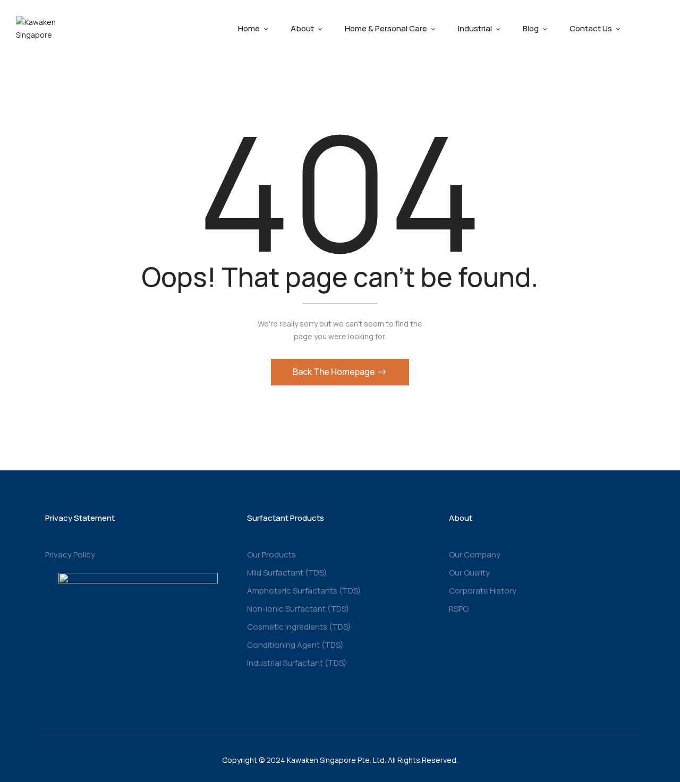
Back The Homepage (335, 371)
